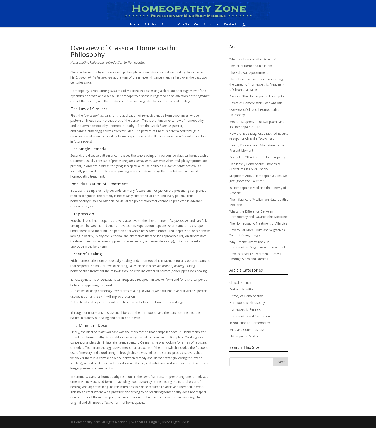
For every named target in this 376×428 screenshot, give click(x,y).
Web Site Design (144, 422)
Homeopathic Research (245, 309)
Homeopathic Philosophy (87, 62)
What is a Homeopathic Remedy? (252, 59)
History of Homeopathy (246, 296)
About (166, 24)
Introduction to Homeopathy (125, 62)
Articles (150, 24)
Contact (230, 24)
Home (134, 24)
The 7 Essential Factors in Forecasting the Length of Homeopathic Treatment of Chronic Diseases (256, 84)
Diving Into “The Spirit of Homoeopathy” (257, 157)
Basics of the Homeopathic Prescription (257, 96)
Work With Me (187, 24)
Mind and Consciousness (246, 329)
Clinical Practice (240, 282)
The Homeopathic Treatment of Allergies (258, 223)
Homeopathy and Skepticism (249, 316)
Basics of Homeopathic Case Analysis (255, 103)
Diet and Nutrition (242, 289)
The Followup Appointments (249, 72)
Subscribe (211, 24)
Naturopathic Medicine (245, 336)
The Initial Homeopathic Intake (251, 66)
